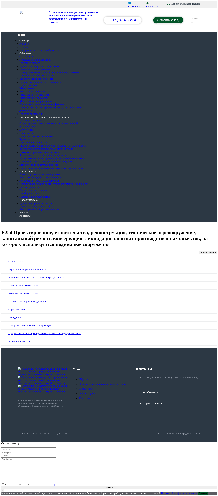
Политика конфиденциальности (184, 433)
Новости (24, 212)
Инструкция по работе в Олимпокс (39, 50)
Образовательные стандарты (36, 136)
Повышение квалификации (35, 59)
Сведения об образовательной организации (44, 117)
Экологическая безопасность (36, 78)
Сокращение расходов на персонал (39, 209)
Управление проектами (32, 91)
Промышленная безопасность (36, 75)
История (24, 43)
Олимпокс (134, 6)
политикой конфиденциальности (55, 485)
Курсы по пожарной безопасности (39, 66)
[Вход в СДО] (147, 3)
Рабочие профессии (31, 113)
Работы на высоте (29, 62)
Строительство (28, 85)
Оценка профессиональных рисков (39, 174)
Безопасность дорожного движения (40, 81)
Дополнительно (28, 199)
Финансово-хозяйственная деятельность (43, 155)
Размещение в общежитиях (35, 196)
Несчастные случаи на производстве (40, 177)
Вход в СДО (152, 6)
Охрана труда (27, 56)
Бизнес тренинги (29, 187)
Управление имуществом (34, 94)
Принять (203, 493)
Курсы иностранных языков (35, 203)
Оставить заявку (208, 253)
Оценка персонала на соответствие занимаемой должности (53, 183)
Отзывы (23, 46)
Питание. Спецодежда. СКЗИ (36, 206)
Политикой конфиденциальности (179, 493)
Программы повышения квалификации (42, 104)
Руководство (26, 139)
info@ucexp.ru (150, 392)
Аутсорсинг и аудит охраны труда (39, 180)
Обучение (25, 53)
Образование (27, 132)
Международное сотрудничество (38, 164)
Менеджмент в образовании (35, 101)
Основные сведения (31, 120)
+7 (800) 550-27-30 (125, 20)
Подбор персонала (30, 193)
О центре (24, 40)
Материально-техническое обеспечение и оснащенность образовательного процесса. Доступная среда (52, 147)
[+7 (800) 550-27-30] (109, 20)
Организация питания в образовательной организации (51, 167)
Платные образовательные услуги (39, 152)
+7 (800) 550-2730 (152, 403)
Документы (26, 129)
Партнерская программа (33, 190)
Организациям (27, 171)
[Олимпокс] (129, 3)
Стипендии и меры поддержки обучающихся (45, 161)
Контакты (24, 215)
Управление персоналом (33, 97)
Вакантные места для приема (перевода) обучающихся (51, 158)
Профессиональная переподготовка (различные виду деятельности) (45, 333)
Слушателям (86, 388)
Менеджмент (27, 88)
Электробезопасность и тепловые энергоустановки (49, 72)
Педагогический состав (33, 142)
